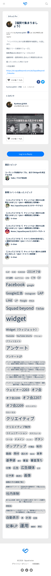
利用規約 (35, 564)
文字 (38, 468)
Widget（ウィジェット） (22, 329)
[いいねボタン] (9, 80)
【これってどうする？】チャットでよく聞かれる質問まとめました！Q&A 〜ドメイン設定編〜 (25, 252)
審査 (25, 460)
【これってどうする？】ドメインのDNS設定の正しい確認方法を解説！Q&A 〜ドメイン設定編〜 (24, 239)
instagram (30, 293)
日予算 (10, 475)
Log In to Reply (25, 154)
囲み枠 (24, 453)
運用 (24, 525)
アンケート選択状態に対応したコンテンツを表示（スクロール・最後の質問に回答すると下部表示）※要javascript (25, 363)
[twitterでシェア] (43, 82)
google (30, 285)
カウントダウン (31, 406)
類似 (40, 526)
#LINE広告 (21, 272)
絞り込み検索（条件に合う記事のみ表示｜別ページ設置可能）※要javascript (25, 501)
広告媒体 (28, 467)
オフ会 (36, 389)
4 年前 (20, 87)
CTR (33, 277)
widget (16, 318)
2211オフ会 (33, 271)
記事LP (11, 525)
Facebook (15, 284)
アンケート (17, 348)
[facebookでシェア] (38, 82)
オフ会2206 (13, 398)
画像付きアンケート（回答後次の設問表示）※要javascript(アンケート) (25, 487)
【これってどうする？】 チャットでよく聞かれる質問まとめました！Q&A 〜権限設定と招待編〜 (25, 201)
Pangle (23, 300)
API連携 (9, 278)
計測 (28, 517)
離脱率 (33, 527)
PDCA (31, 300)
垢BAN (32, 454)
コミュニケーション (16, 433)
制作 (39, 446)
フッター (29, 439)
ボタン (39, 439)
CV (39, 277)
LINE (9, 300)
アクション (38, 336)
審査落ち (36, 460)
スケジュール (35, 433)
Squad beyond (20, 308)
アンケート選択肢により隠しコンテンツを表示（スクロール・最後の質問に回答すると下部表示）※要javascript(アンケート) (25, 377)
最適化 (19, 476)
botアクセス (19, 278)
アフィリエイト (13, 341)
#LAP (8, 272)
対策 (8, 468)
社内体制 (12, 493)
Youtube (10, 335)
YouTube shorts (24, 335)
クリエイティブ (20, 418)
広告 (16, 468)
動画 (8, 453)
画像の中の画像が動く (15, 482)
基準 (39, 453)
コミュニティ (13, 16)
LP (16, 300)
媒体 (19, 461)
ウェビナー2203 (17, 389)
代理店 (31, 446)
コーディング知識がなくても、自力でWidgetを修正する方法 (25, 173)
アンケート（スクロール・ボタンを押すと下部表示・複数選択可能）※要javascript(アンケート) (25, 383)
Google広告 (14, 293)
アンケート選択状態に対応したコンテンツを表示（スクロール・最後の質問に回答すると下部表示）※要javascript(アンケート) (25, 369)
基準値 (10, 460)
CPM (27, 278)
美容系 (9, 506)
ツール (9, 439)
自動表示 (12, 517)
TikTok (40, 308)
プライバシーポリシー (20, 564)
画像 (27, 475)
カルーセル (10, 412)
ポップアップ (16, 446)
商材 (16, 453)
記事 (35, 518)
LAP (40, 293)
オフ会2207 (32, 397)
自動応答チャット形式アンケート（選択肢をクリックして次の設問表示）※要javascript (25, 511)
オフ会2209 (15, 405)
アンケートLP (14, 356)
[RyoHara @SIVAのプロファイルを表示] (9, 105)
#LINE (14, 272)
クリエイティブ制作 (18, 427)
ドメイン (19, 439)
